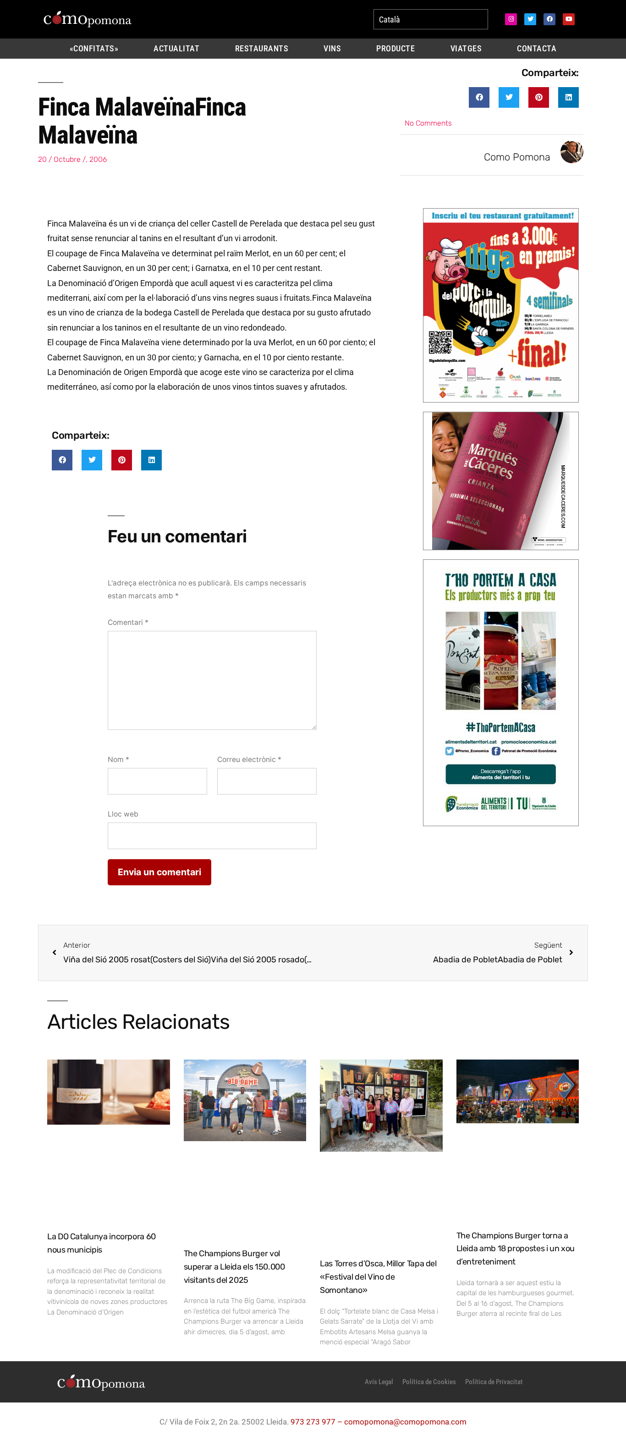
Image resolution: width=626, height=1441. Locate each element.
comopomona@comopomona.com (405, 1421)
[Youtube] (569, 19)
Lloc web (123, 814)
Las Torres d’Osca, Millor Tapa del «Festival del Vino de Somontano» (378, 1277)
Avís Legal (379, 1382)
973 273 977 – (317, 1421)
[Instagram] (511, 19)
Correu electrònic (249, 759)
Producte (395, 48)
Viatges (466, 48)
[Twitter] (530, 19)
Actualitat (176, 48)
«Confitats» (94, 48)
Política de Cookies (429, 1382)
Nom (118, 759)
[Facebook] (549, 19)
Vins (332, 48)
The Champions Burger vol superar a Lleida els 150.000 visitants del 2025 (234, 1266)
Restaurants (262, 48)
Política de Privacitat (494, 1382)
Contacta (536, 48)
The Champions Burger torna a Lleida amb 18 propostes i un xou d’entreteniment (515, 1249)
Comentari (128, 622)
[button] (479, 97)
